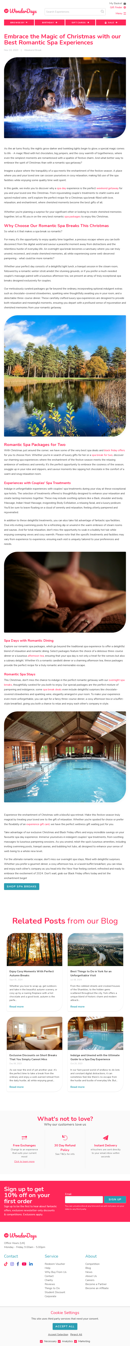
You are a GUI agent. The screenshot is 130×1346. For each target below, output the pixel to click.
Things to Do (52, 1288)
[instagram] (12, 1264)
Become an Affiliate (97, 1288)
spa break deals (52, 689)
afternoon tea (36, 656)
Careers (89, 1280)
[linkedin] (31, 1264)
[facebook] (18, 1264)
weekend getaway (107, 188)
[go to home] (20, 11)
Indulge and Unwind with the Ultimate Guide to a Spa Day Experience (95, 1057)
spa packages (72, 216)
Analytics (67, 1341)
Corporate (50, 1296)
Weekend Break (32, 50)
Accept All (65, 1326)
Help (47, 1268)
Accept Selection (58, 1334)
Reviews (50, 1284)
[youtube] (24, 1264)
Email (68, 1194)
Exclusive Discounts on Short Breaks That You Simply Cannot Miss (33, 1057)
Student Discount (55, 1292)
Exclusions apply (32, 1214)
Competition (92, 1264)
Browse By (17, 22)
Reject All (76, 1334)
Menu (119, 13)
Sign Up (115, 1199)
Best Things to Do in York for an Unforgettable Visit (91, 973)
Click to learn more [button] (24, 1161)
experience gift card (37, 824)
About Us (91, 1276)
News (88, 1272)
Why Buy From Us (56, 1272)
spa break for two (102, 455)
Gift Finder (116, 7)
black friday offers (114, 450)
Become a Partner (96, 1284)
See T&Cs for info (65, 1154)
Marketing (84, 1341)
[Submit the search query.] (102, 11)
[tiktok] (6, 1264)
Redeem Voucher (55, 1264)
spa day (61, 188)
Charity (49, 1280)
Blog (88, 1268)
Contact (49, 1276)
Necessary (50, 1341)
